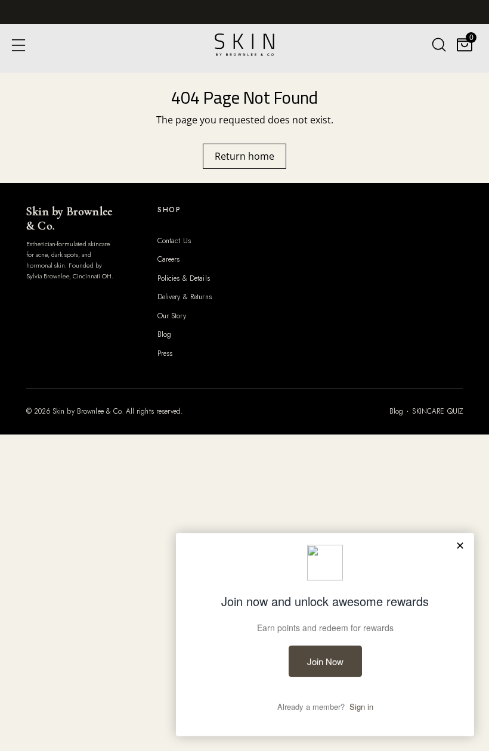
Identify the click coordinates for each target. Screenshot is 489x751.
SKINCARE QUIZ (437, 411)
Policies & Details (183, 278)
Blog (164, 334)
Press (165, 353)
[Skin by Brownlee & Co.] (244, 44)
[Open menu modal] (18, 44)
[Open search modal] (438, 44)
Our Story (171, 316)
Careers (168, 259)
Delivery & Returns (184, 296)
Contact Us (174, 240)
